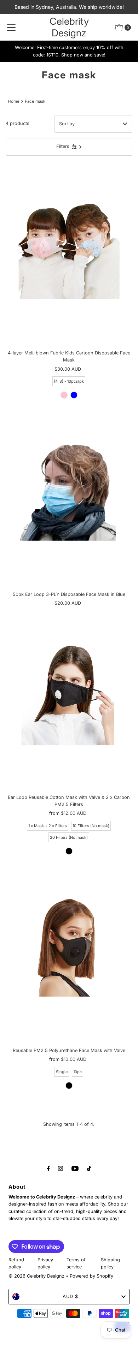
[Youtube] (75, 1168)
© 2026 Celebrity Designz (36, 1276)
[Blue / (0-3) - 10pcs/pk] (73, 395)
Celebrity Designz (69, 27)
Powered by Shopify (91, 1276)
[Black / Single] (69, 1085)
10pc (77, 1071)
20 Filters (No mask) (69, 837)
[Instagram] (60, 1168)
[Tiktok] (89, 1168)
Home (13, 101)
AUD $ (70, 1296)
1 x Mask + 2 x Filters (47, 825)
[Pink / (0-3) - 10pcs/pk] (64, 395)
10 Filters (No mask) (91, 825)
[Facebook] (48, 1168)
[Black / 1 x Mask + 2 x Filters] (69, 851)
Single (62, 1071)
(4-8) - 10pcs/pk (69, 381)
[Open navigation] (11, 27)
